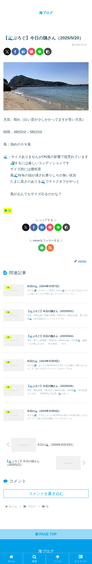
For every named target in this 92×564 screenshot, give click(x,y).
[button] (48, 51)
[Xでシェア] (7, 51)
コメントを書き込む (46, 493)
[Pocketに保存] (31, 51)
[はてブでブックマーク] (23, 51)
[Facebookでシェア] (15, 51)
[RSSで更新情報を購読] (50, 248)
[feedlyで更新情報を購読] (42, 248)
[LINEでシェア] (39, 51)
